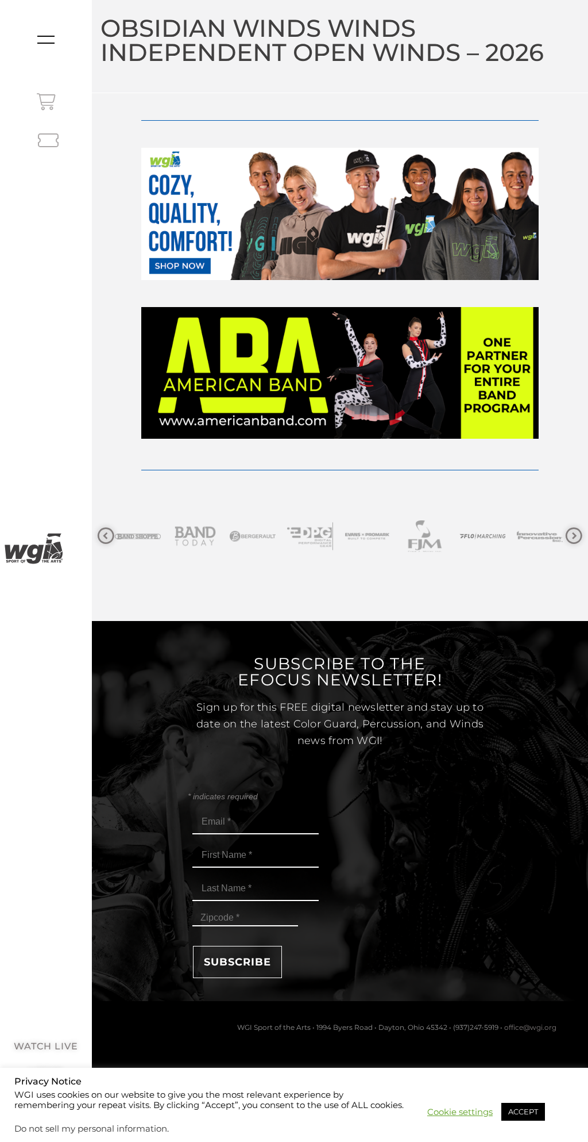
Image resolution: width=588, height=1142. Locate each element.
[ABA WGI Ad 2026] (339, 435)
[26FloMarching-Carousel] (436, 536)
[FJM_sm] (379, 536)
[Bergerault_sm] (207, 536)
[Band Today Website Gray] (149, 536)
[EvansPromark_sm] (322, 536)
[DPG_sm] (264, 536)
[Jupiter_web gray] (551, 536)
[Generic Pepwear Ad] (339, 276)
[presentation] (106, 536)
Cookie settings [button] (460, 1112)
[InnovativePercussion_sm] (494, 536)
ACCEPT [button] (523, 1111)
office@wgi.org (530, 1027)
